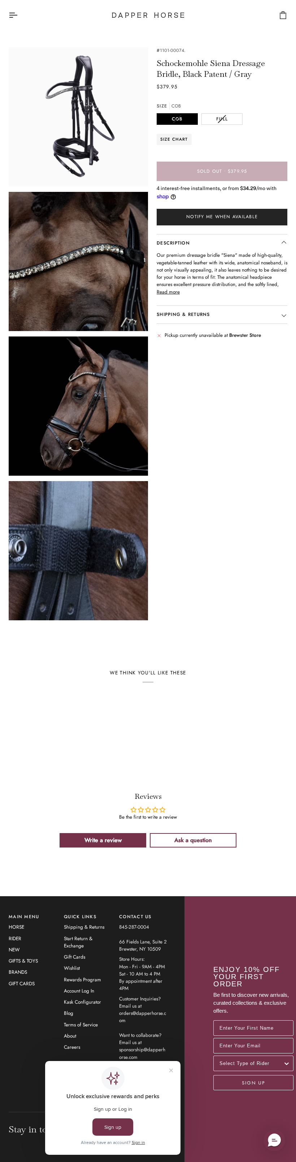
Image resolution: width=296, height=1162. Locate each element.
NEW (14, 949)
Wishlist (72, 968)
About (70, 1036)
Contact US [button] (135, 917)
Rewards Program (82, 979)
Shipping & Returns (84, 927)
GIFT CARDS (22, 983)
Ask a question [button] (193, 840)
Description (173, 243)
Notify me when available (222, 217)
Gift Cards (74, 957)
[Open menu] (19, 15)
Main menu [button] (24, 917)
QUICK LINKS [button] (80, 917)
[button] (274, 1140)
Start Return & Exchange (78, 942)
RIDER (15, 938)
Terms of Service (81, 1024)
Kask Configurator (82, 1002)
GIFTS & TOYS (23, 961)
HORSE (16, 927)
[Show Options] (286, 1063)
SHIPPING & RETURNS (183, 314)
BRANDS (18, 972)
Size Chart (174, 139)
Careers (72, 1047)
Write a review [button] (103, 840)
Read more (168, 292)
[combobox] (251, 1063)
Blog (68, 1013)
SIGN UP (253, 1082)
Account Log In (79, 990)
